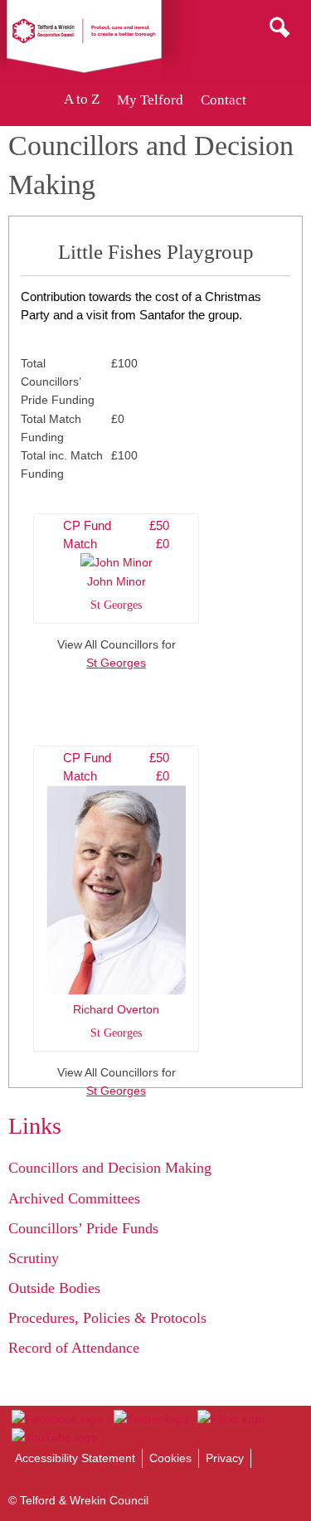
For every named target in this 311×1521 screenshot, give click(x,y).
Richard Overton (116, 895)
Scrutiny (33, 1258)
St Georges (116, 662)
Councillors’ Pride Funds (83, 1228)
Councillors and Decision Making (109, 1167)
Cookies (170, 1458)
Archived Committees (74, 1198)
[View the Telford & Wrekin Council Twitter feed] (149, 1419)
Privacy (225, 1458)
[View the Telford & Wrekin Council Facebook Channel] (57, 1419)
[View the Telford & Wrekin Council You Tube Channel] (54, 1437)
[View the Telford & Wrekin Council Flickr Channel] (231, 1419)
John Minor (116, 564)
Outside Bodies (54, 1288)
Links (34, 1126)
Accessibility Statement (75, 1458)
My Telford (150, 100)
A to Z (82, 100)
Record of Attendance (73, 1347)
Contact (223, 100)
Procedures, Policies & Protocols (107, 1318)
